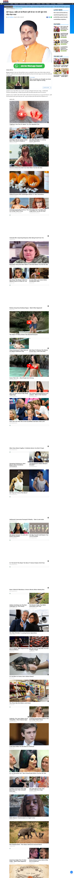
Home (12, 3)
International (22, 3)
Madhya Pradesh (18, 8)
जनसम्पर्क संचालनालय (60, 3)
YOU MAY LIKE (58, 56)
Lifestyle (38, 3)
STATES (12, 8)
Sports (33, 3)
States (43, 3)
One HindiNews (11, 17)
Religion (48, 3)
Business (28, 3)
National (16, 3)
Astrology (53, 3)
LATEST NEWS (58, 10)
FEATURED (57, 24)
